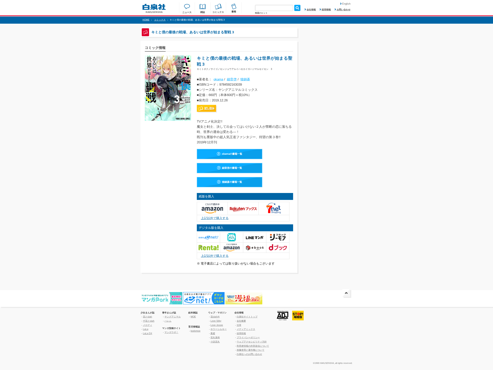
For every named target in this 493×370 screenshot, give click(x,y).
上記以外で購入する (215, 218)
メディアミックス (246, 329)
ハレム (167, 321)
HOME (146, 19)
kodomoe (195, 331)
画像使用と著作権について (250, 350)
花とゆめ (147, 316)
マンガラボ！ (171, 332)
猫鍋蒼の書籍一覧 (232, 181)
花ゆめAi (215, 316)
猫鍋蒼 (245, 79)
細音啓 (232, 79)
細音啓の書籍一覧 (232, 167)
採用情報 (326, 9)
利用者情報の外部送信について (253, 346)
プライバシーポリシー (248, 337)
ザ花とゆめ (148, 321)
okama (218, 79)
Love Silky (215, 321)
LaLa (145, 329)
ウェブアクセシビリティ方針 (252, 341)
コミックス (160, 19)
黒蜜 (212, 333)
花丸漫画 (215, 337)
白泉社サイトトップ (247, 316)
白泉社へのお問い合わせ (249, 354)
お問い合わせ (343, 9)
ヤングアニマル (172, 316)
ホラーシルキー (218, 329)
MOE (193, 316)
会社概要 (241, 321)
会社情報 (311, 9)
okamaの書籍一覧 (232, 153)
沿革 (239, 325)
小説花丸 (215, 341)
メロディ (147, 325)
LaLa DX (147, 333)
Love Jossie (216, 325)
